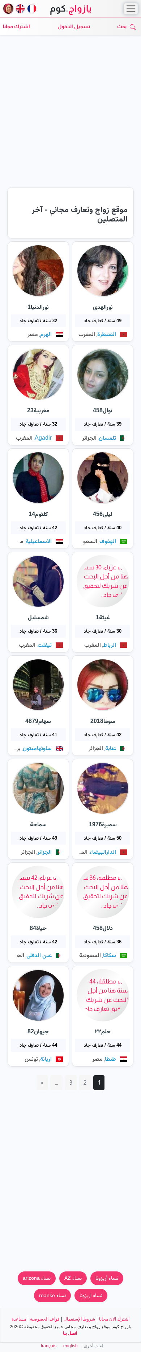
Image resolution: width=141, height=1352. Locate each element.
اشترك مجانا (16, 26)
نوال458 (102, 410)
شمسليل (38, 617)
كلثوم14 (38, 514)
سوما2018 (102, 721)
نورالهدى (103, 307)
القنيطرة (106, 334)
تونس (31, 1059)
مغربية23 (38, 410)
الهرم (46, 334)
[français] (32, 8)
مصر (32, 334)
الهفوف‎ (107, 541)
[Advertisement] (70, 113)
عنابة (110, 748)
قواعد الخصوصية (45, 1319)
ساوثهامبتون (37, 748)
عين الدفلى (39, 955)
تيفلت (45, 645)
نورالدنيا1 (38, 307)
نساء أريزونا (106, 1278)
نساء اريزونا (91, 1295)
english (70, 1345)
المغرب (86, 334)
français (48, 1345)
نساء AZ (73, 1278)
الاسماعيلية (39, 541)
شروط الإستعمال (79, 1319)
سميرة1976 (103, 824)
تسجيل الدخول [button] (73, 26)
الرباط (109, 645)
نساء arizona (37, 1278)
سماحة (38, 824)
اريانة (46, 1059)
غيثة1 (103, 617)
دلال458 (103, 928)
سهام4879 (38, 721)
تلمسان (107, 438)
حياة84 (38, 928)
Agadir (43, 438)
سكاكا (109, 955)
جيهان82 (38, 1031)
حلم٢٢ (103, 1031)
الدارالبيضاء (103, 852)
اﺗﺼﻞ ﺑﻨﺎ (70, 1333)
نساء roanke (52, 1295)
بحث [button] (122, 26)
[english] (20, 8)
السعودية (86, 541)
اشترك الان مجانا (114, 1319)
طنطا (110, 1059)
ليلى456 (102, 514)
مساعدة (19, 1319)
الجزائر (89, 438)
